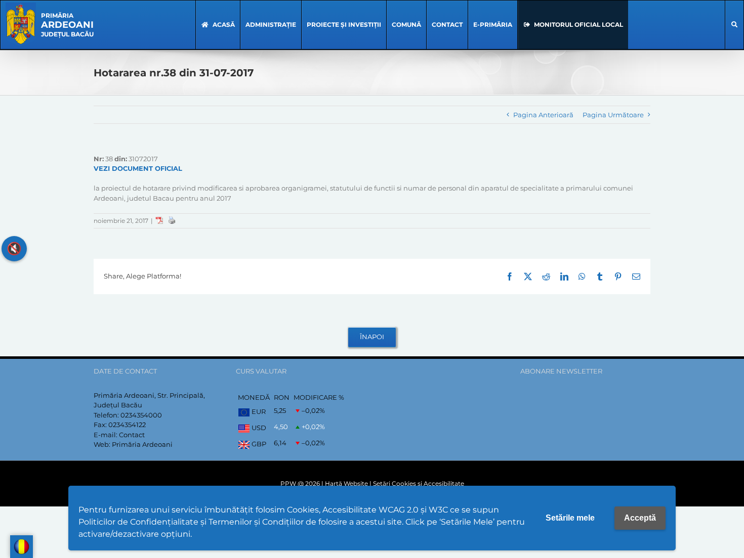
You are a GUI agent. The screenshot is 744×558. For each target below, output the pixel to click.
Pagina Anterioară (543, 115)
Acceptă (640, 518)
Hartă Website (346, 483)
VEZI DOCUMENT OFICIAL (138, 168)
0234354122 (127, 425)
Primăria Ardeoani (142, 444)
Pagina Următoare (613, 115)
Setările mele (570, 518)
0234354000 (141, 415)
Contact (132, 435)
